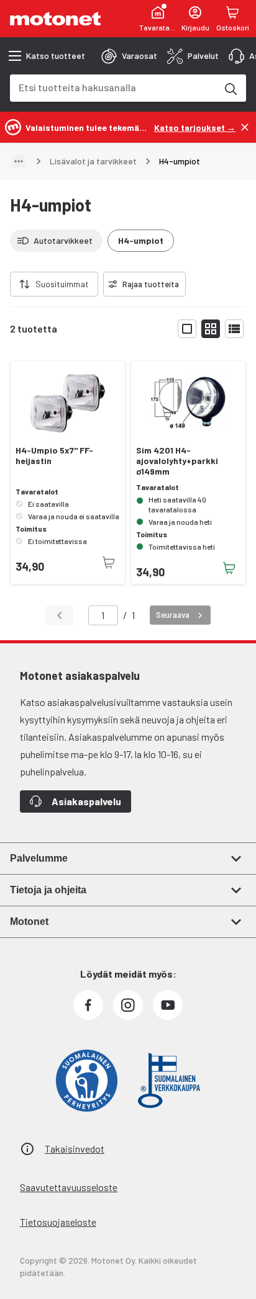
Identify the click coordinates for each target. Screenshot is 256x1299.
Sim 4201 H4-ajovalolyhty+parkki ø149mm (177, 460)
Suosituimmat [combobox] (62, 284)
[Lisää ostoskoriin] (229, 568)
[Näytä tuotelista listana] (234, 328)
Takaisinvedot (74, 1148)
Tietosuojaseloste (58, 1222)
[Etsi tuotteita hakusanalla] (230, 88)
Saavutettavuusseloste (68, 1187)
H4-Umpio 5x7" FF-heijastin (54, 455)
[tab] (129, 56)
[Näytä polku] (18, 161)
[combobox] (113, 87)
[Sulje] (244, 127)
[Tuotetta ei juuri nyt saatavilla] (109, 562)
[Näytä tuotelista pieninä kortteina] (210, 328)
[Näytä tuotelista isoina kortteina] (187, 328)
